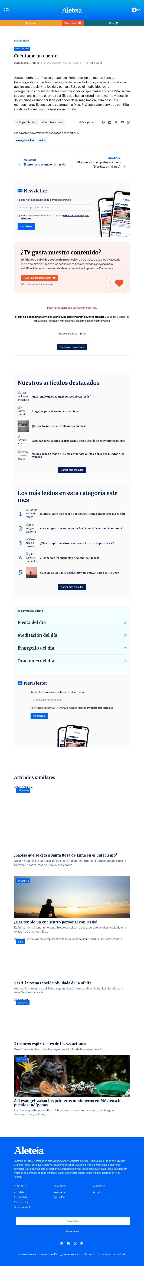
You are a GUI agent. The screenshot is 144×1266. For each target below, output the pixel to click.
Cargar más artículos (72, 469)
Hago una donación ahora (37, 278)
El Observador (52, 63)
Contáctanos (104, 1254)
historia (22, 1059)
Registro (31, 23)
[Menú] (31, 10)
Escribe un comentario (72, 347)
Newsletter (60, 1192)
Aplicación (59, 1197)
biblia (20, 941)
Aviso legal (88, 1254)
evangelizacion (25, 140)
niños (42, 140)
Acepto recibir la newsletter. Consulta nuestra (55, 217)
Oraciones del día (36, 661)
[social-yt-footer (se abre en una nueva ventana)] (62, 1244)
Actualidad (19, 1192)
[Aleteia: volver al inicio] (72, 10)
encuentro (23, 880)
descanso (23, 1002)
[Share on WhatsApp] (128, 122)
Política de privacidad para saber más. (94, 707)
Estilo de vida (21, 1202)
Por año (97, 1192)
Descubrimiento (22, 1207)
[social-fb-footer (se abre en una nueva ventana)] (68, 1244)
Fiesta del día (32, 622)
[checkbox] (19, 216)
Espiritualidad (21, 40)
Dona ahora (70, 23)
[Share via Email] (122, 122)
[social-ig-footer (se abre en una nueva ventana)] (82, 1244)
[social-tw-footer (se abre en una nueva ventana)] (75, 1244)
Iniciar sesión (73, 1231)
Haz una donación (48, 1254)
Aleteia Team (70, 63)
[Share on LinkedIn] (109, 122)
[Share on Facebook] (103, 122)
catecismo (23, 790)
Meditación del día (37, 635)
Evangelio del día (36, 648)
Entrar (83, 333)
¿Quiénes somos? (70, 1254)
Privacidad (119, 1254)
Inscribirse (26, 226)
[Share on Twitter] (115, 122)
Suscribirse (73, 1221)
